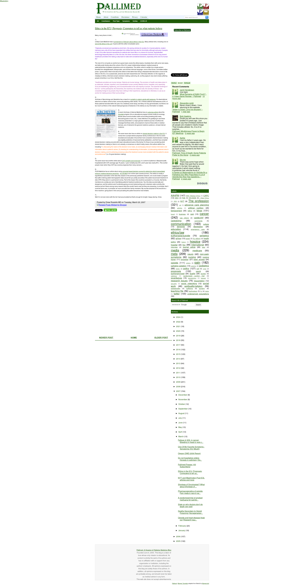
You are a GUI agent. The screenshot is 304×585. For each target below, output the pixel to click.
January (182, 530)
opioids (174, 262)
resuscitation (199, 280)
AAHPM (175, 195)
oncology (184, 259)
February (182, 525)
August (181, 413)
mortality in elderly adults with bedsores (143, 99)
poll (198, 268)
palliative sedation (178, 265)
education (176, 229)
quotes (203, 273)
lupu (203, 247)
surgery (202, 288)
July (180, 418)
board (173, 214)
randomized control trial (193, 276)
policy (186, 268)
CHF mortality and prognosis (131, 161)
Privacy (135, 17)
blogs (199, 210)
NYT (182, 201)
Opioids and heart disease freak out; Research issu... (191, 518)
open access (199, 259)
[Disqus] (130, 243)
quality (192, 273)
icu (184, 244)
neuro (190, 254)
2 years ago (190, 133)
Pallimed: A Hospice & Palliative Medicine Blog (154, 550)
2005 (178, 541)
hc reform (196, 238)
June (180, 422)
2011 (178, 372)
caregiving (176, 220)
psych (198, 271)
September (183, 408)
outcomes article (152, 112)
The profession (198, 201)
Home (98, 17)
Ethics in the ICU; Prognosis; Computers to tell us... (190, 472)
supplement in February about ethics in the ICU (129, 42)
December (183, 394)
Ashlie (182, 138)
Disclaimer (125, 17)
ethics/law (177, 232)
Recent (180, 83)
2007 (178, 391)
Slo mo (183, 159)
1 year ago (185, 111)
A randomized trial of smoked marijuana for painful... (190, 498)
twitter (177, 293)
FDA (183, 198)
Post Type (116, 21)
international (197, 244)
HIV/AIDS (192, 198)
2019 (178, 335)
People (173, 83)
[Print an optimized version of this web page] (110, 210)
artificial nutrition (196, 208)
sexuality (174, 283)
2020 (178, 331)
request (203, 278)
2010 (178, 377)
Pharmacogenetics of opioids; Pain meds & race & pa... (190, 492)
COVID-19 (143, 21)
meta (174, 254)
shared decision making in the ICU (154, 133)
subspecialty (175, 288)
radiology (174, 276)
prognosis (176, 271)
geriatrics (204, 235)
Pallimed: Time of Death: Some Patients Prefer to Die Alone (189, 153)
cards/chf (198, 217)
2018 (178, 340)
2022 (178, 321)
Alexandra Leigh (187, 103)
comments (198, 220)
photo (178, 269)
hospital (174, 244)
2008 (178, 386)
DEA (176, 198)
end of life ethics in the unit (103, 44)
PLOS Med (123, 173)
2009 (178, 381)
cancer (204, 213)
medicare (197, 250)
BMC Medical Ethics (193, 196)
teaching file (177, 290)
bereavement (176, 210)
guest (188, 238)
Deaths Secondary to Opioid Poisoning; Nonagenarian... (190, 512)
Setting (135, 21)
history (183, 242)
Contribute (115, 17)
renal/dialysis (176, 278)
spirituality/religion (193, 286)
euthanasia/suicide (180, 235)
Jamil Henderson (187, 90)
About (106, 17)
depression (198, 226)
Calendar (143, 17)
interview (174, 247)
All (98, 21)
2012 (178, 368)
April (180, 431)
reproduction (192, 278)
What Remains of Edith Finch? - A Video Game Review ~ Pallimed (189, 95)
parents (193, 266)
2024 (178, 317)
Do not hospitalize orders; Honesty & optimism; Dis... (190, 459)
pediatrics (204, 265)
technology (193, 291)
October (181, 404)
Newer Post (106, 337)
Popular (187, 83)
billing (190, 210)
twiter (207, 291)
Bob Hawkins (185, 116)
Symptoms (126, 21)
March (181, 436)
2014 (178, 358)
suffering (189, 288)
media (175, 250)
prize (204, 269)
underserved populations (198, 293)
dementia (181, 226)
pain (197, 262)
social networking (189, 283)
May (180, 427)
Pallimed (174, 583)
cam (192, 214)
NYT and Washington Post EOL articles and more (191, 478)
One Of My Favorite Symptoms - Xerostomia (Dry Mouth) (191, 447)
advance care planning (197, 204)
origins (188, 263)
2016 (178, 349)
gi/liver (178, 238)
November (183, 399)
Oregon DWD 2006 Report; (189, 453)
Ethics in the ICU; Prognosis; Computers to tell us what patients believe (128, 28)
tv (201, 291)
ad (180, 205)
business (182, 214)
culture (206, 224)
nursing (192, 257)
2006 (178, 536)
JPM (175, 201)
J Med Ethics (204, 198)
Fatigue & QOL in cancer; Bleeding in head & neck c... (190, 441)
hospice (195, 241)
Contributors (106, 21)
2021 (178, 326)
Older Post (161, 337)
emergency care (198, 229)
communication (181, 223)
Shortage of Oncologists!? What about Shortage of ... (191, 485)
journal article (189, 247)
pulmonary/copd (177, 273)
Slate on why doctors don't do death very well (190, 505)
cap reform (184, 218)
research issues (179, 280)
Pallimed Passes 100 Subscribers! (187, 465)
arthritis (179, 208)
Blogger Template (183, 583)
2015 (178, 354)
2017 (178, 344)
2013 (178, 363)
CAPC (206, 195)
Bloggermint (205, 583)
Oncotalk (121, 114)
